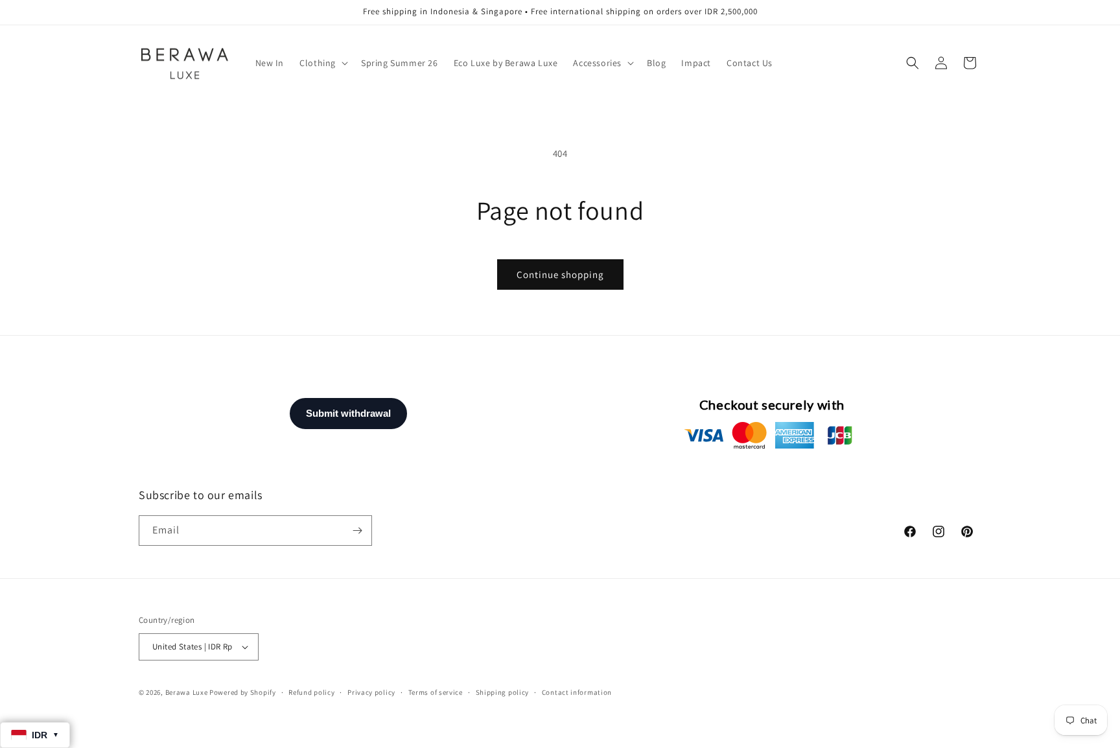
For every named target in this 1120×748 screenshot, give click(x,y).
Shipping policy (503, 692)
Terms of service (435, 692)
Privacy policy (371, 692)
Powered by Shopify (242, 692)
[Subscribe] (357, 530)
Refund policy (311, 692)
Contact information (577, 692)
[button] (322, 62)
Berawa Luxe (186, 692)
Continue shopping (560, 274)
